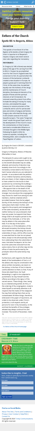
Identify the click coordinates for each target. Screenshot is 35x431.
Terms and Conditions (23, 412)
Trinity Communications (24, 419)
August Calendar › (25, 366)
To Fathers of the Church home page (14, 326)
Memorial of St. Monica (10, 341)
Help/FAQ (23, 414)
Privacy (4, 414)
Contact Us (6, 416)
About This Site (7, 412)
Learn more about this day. (9, 362)
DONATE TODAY (17, 26)
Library (18, 6)
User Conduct (14, 414)
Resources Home (7, 6)
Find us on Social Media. (11, 408)
